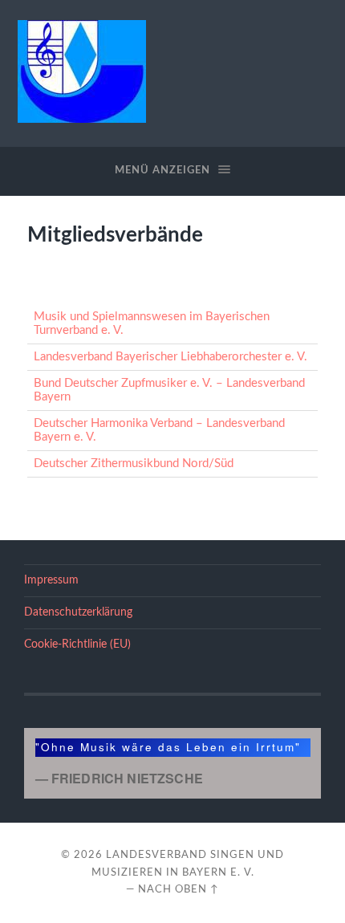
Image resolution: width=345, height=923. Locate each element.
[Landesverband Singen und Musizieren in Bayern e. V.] (82, 71)
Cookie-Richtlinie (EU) (77, 644)
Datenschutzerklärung (78, 612)
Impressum (51, 580)
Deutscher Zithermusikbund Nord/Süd (133, 463)
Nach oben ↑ (178, 889)
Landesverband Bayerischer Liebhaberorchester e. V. (170, 357)
